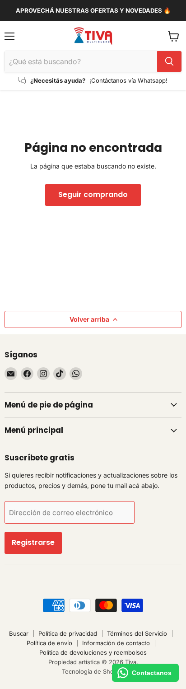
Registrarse (33, 542)
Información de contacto (116, 643)
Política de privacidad (67, 633)
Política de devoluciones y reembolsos (93, 652)
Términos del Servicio (137, 633)
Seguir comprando (93, 194)
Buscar (18, 633)
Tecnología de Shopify (93, 671)
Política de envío (49, 643)
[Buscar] (169, 61)
